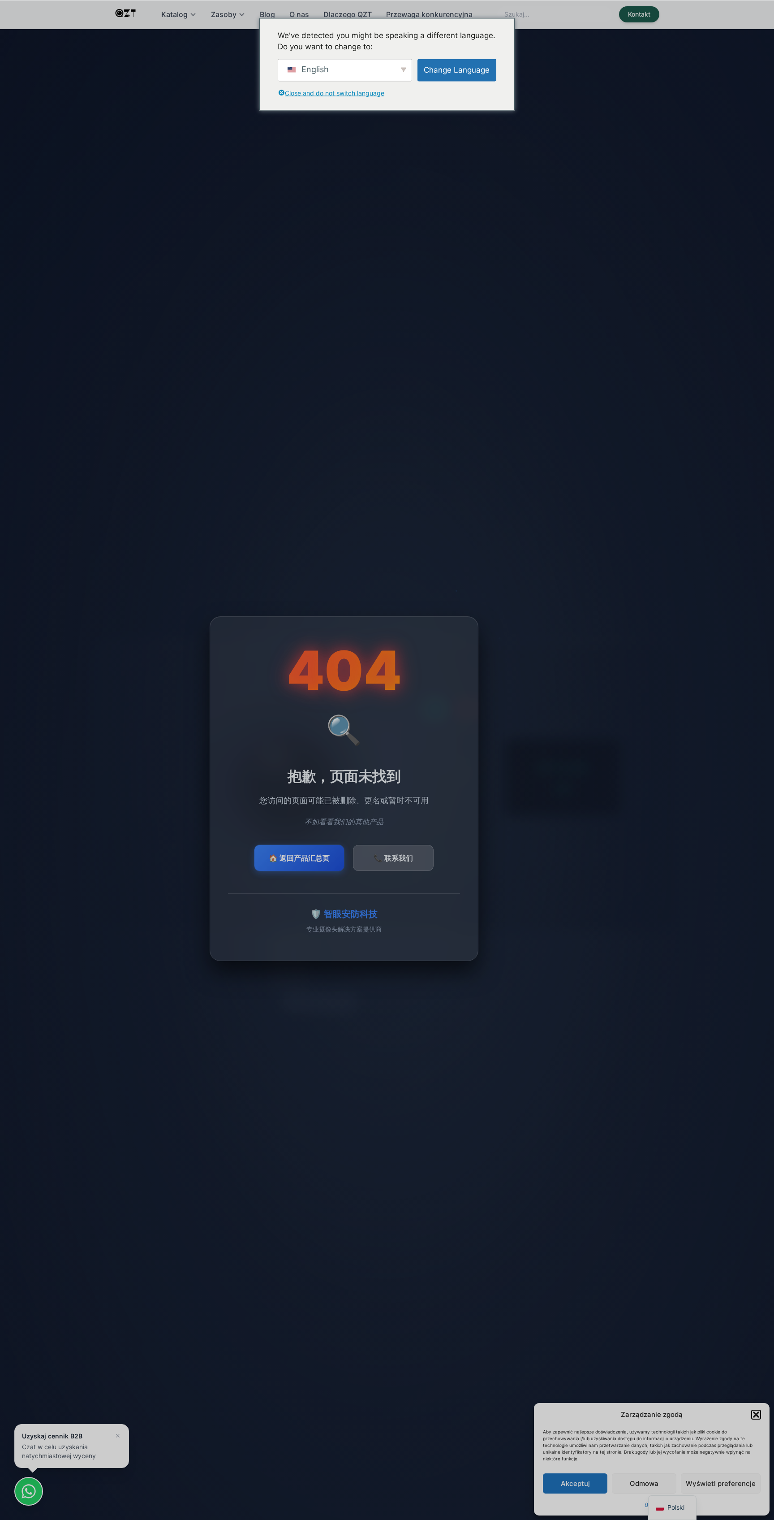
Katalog (174, 14)
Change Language (457, 69)
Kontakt (639, 14)
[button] (756, 1414)
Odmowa (644, 1483)
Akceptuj (575, 1483)
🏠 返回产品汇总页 (299, 857)
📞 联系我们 (393, 857)
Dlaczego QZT (347, 14)
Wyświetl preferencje (721, 1483)
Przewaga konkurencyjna (429, 14)
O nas (299, 14)
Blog (267, 14)
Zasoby (223, 14)
